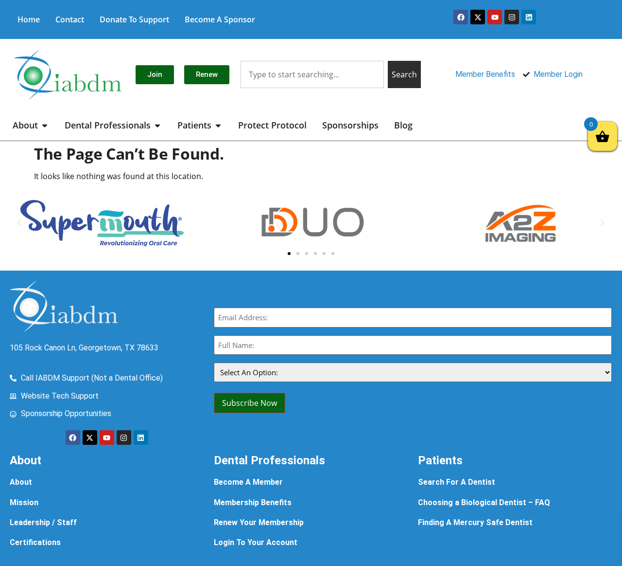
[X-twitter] (477, 17)
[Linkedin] (528, 17)
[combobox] (312, 74)
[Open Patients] (218, 125)
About (21, 482)
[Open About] (44, 125)
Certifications (35, 542)
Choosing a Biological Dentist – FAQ (484, 502)
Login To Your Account (255, 542)
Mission (24, 502)
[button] (19, 223)
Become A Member (248, 482)
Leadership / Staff (43, 522)
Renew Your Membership (259, 522)
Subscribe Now (249, 403)
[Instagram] (511, 17)
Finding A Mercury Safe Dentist (475, 522)
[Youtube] (494, 17)
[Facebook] (460, 17)
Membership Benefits (253, 502)
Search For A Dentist (456, 482)
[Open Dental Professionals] (157, 125)
